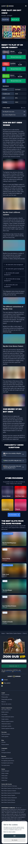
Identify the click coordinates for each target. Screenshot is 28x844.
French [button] (3, 750)
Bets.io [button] (12, 75)
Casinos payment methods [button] (7, 728)
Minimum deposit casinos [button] (7, 721)
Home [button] (3, 633)
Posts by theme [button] (5, 744)
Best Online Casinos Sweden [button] (8, 795)
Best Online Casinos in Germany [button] (9, 786)
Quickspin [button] (9, 15)
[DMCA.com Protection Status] (14, 687)
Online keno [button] (4, 780)
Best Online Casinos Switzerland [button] (9, 797)
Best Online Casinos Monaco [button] (8, 802)
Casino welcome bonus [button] (6, 758)
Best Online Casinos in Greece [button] (8, 790)
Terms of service (17, 671)
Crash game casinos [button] (6, 726)
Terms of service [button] (5, 694)
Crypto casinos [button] (5, 719)
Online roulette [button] (4, 773)
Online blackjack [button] (5, 771)
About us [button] (3, 701)
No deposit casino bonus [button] (7, 762)
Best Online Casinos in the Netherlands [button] (10, 793)
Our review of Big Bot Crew (9, 114)
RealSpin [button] (13, 63)
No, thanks (14, 840)
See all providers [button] (13, 514)
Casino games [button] (4, 736)
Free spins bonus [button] (5, 765)
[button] (7, 6)
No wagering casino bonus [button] (7, 760)
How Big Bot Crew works (8, 111)
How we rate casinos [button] (6, 704)
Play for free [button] (5, 19)
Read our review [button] (13, 52)
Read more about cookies (9, 831)
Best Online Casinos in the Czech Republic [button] (11, 788)
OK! (15, 836)
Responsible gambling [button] (6, 699)
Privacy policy (9, 671)
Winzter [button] (12, 51)
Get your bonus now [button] (16, 57)
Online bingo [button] (4, 778)
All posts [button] (3, 742)
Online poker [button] (4, 775)
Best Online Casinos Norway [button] (8, 800)
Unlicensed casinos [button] (6, 723)
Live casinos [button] (4, 714)
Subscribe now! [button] (13, 666)
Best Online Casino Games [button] (14, 633)
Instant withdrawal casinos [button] (7, 716)
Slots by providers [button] (5, 734)
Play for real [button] (14, 19)
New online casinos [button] (6, 709)
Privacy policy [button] (4, 697)
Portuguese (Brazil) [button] (6, 752)
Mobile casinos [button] (5, 712)
